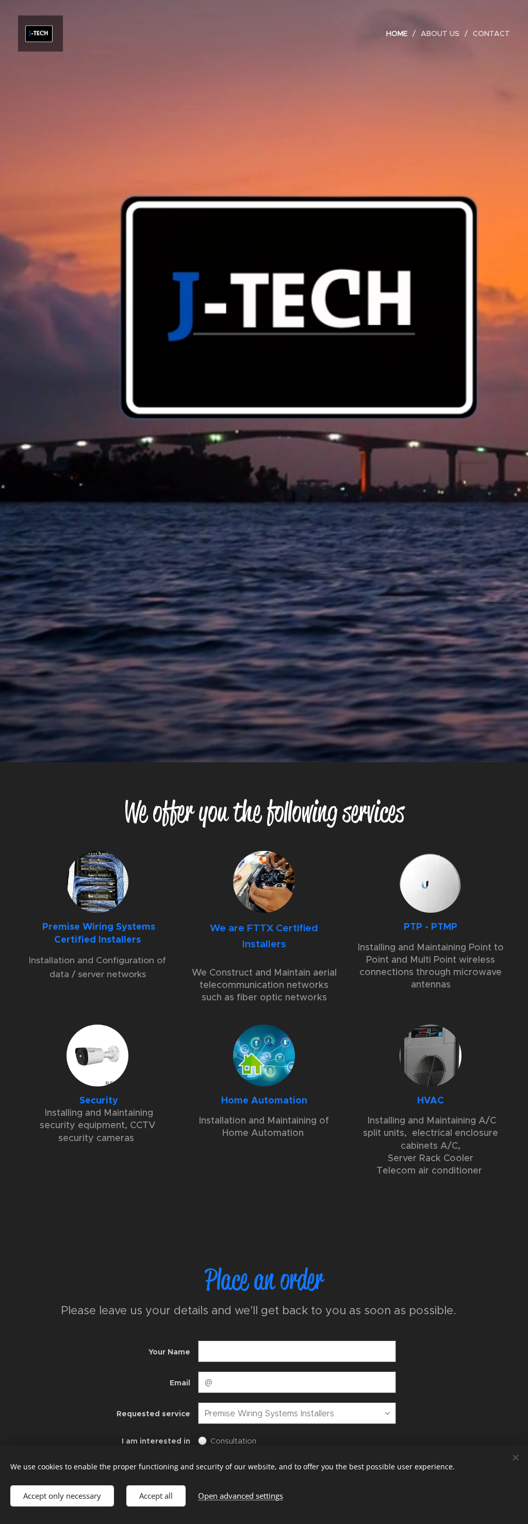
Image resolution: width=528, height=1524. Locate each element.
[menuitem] (400, 33)
